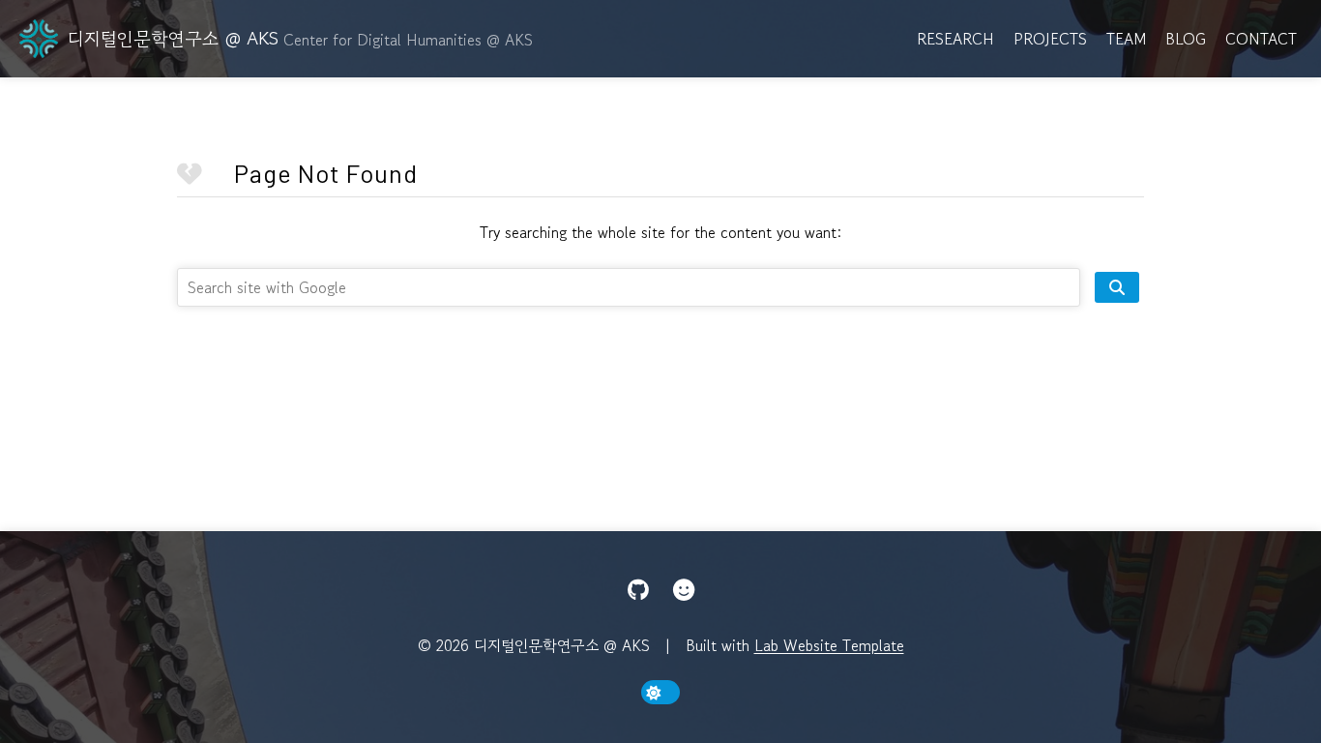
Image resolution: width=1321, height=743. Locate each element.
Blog (1185, 38)
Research (955, 38)
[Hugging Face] (683, 590)
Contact (1261, 38)
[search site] (1117, 287)
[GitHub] (638, 590)
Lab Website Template (829, 645)
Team (1126, 38)
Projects (1050, 38)
